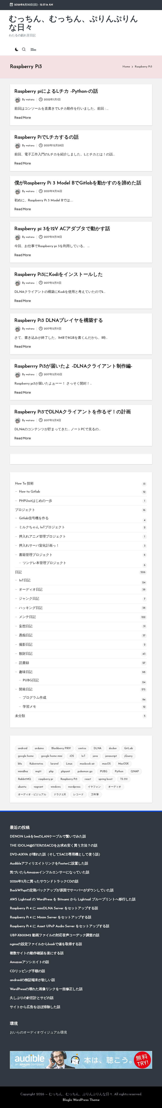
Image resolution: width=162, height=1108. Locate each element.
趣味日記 (25, 672)
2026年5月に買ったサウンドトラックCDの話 (44, 881)
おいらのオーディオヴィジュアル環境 (38, 1032)
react (88, 779)
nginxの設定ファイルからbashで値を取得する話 (46, 944)
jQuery (128, 756)
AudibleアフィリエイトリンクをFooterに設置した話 (49, 863)
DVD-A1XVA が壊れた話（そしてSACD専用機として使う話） (56, 854)
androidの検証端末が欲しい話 (32, 980)
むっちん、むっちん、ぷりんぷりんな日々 (73, 23)
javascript (111, 756)
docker (113, 748)
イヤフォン (94, 787)
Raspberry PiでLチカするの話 (46, 137)
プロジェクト (25, 510)
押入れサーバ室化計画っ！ (39, 545)
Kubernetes (36, 764)
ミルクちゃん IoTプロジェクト (42, 527)
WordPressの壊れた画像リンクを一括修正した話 (46, 989)
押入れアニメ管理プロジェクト (42, 536)
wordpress (74, 787)
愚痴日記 (25, 635)
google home (26, 756)
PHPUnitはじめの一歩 (35, 501)
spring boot (106, 779)
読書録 (24, 663)
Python (119, 771)
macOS (106, 764)
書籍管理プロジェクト (36, 555)
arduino (39, 748)
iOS (72, 756)
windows (56, 787)
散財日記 (25, 653)
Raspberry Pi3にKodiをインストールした (58, 274)
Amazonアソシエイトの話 (29, 962)
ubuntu (22, 787)
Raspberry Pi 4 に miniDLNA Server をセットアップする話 (54, 908)
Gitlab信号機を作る (34, 518)
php (51, 771)
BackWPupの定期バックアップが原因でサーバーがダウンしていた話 (62, 890)
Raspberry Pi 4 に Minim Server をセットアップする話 (50, 917)
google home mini (51, 756)
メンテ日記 (27, 617)
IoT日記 (24, 580)
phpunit (65, 771)
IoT (83, 756)
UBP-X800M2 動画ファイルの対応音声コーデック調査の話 (54, 935)
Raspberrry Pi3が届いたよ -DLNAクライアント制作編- (73, 366)
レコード (78, 794)
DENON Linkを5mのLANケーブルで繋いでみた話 (48, 836)
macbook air (87, 764)
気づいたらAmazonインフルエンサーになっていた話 (49, 872)
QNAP (135, 771)
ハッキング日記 (30, 608)
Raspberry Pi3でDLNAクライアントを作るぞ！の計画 (72, 412)
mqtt (38, 771)
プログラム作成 (34, 697)
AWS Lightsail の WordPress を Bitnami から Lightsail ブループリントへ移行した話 (73, 899)
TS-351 (123, 779)
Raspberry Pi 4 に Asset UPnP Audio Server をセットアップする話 (59, 926)
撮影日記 (25, 644)
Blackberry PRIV (61, 748)
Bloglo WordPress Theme (81, 1100)
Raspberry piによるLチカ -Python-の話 (56, 91)
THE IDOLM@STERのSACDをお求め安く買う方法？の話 (53, 845)
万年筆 (95, 794)
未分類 (20, 716)
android (22, 748)
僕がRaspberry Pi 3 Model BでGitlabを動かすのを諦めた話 (77, 183)
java (95, 756)
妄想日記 (25, 626)
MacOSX (123, 764)
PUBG (103, 771)
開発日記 (25, 689)
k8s (20, 764)
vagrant (38, 787)
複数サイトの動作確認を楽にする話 (37, 953)
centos (82, 748)
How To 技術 (24, 483)
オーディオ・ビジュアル (32, 794)
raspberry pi (46, 779)
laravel (54, 764)
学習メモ (29, 706)
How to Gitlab (29, 491)
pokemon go (85, 771)
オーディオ (114, 787)
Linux (69, 764)
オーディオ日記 (30, 589)
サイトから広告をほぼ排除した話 (35, 1007)
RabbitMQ (24, 779)
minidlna (23, 771)
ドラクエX (60, 794)
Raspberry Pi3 (68, 779)
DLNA (97, 748)
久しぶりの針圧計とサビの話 (32, 998)
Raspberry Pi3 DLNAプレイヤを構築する (58, 320)
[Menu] (33, 49)
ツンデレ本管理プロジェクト (44, 563)
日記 (18, 572)
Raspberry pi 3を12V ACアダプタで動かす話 (62, 229)
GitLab (128, 748)
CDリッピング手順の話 (27, 971)
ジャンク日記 (29, 598)
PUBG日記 (31, 680)
